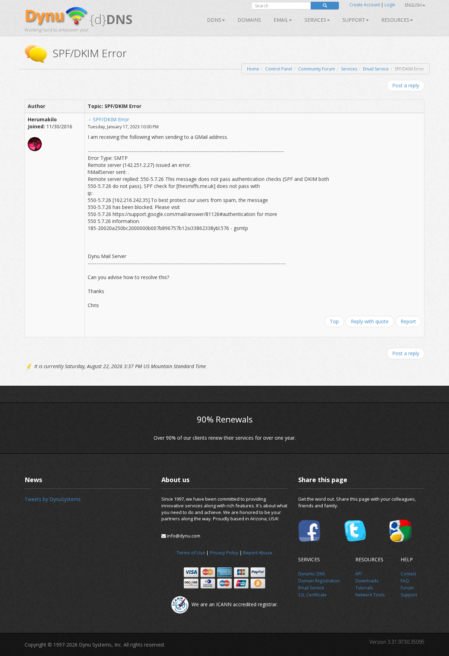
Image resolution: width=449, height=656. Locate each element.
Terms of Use (191, 552)
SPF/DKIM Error (111, 119)
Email (281, 19)
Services (349, 69)
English (413, 5)
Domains (249, 19)
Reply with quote (370, 321)
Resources (395, 19)
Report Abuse (257, 552)
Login (389, 5)
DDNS (214, 19)
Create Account (364, 5)
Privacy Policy (224, 552)
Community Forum (316, 69)
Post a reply (405, 85)
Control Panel (278, 69)
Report (408, 321)
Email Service (376, 69)
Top (334, 321)
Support (353, 19)
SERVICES (315, 19)
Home (253, 69)
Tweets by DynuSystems (53, 499)
